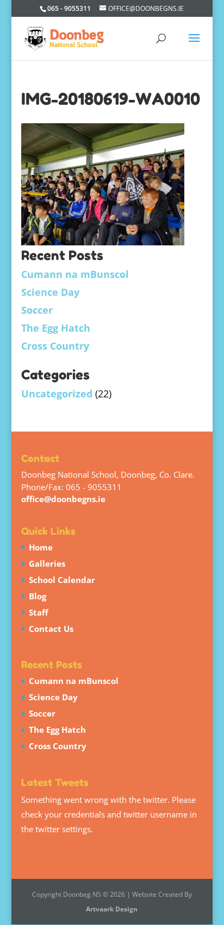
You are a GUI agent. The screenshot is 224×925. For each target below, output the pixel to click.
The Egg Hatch (55, 327)
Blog (37, 596)
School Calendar (62, 579)
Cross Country (55, 345)
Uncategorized (56, 393)
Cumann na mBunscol (75, 274)
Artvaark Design (112, 909)
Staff (38, 612)
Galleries (47, 563)
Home (41, 547)
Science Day (50, 292)
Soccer (37, 309)
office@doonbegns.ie (63, 498)
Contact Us (51, 628)
